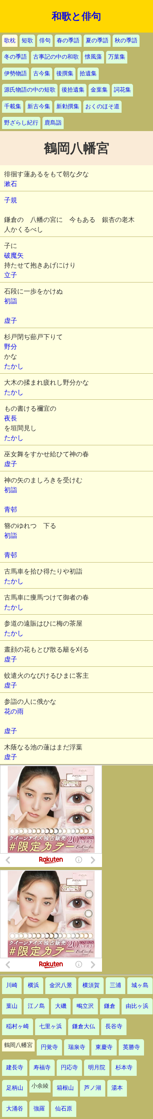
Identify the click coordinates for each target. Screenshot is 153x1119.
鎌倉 (109, 1006)
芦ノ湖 (92, 1088)
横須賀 (91, 985)
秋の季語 (126, 40)
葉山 (12, 1006)
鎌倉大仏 (83, 1026)
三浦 (115, 985)
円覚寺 (49, 1047)
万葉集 (116, 57)
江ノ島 (36, 1006)
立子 (10, 275)
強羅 (39, 1109)
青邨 (10, 509)
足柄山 (14, 1088)
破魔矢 (14, 255)
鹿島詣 (53, 123)
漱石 (10, 183)
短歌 (27, 40)
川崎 (12, 985)
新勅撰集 (67, 106)
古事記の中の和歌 (56, 57)
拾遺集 (88, 73)
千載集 (12, 106)
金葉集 (99, 90)
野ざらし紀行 (21, 123)
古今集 (41, 73)
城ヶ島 (140, 985)
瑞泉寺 (76, 1047)
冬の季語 (15, 57)
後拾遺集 (73, 90)
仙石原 (63, 1109)
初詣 (10, 301)
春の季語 (68, 40)
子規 (10, 200)
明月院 (96, 1067)
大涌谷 (14, 1109)
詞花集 (122, 90)
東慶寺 (104, 1047)
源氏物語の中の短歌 (29, 90)
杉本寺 (124, 1067)
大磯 (61, 1006)
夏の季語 (97, 40)
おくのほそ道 (102, 106)
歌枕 (10, 40)
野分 (10, 346)
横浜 (33, 985)
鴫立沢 (85, 1006)
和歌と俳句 (76, 16)
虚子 (10, 320)
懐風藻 (93, 57)
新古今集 (38, 106)
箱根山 (65, 1088)
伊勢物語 (15, 73)
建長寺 (14, 1067)
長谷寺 (113, 1026)
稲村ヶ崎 (17, 1026)
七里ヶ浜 (50, 1026)
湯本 (117, 1088)
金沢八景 (60, 985)
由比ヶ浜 (137, 1006)
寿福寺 (42, 1067)
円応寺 (69, 1067)
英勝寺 (131, 1047)
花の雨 (14, 711)
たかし (14, 366)
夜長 (10, 418)
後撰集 (64, 73)
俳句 (45, 40)
